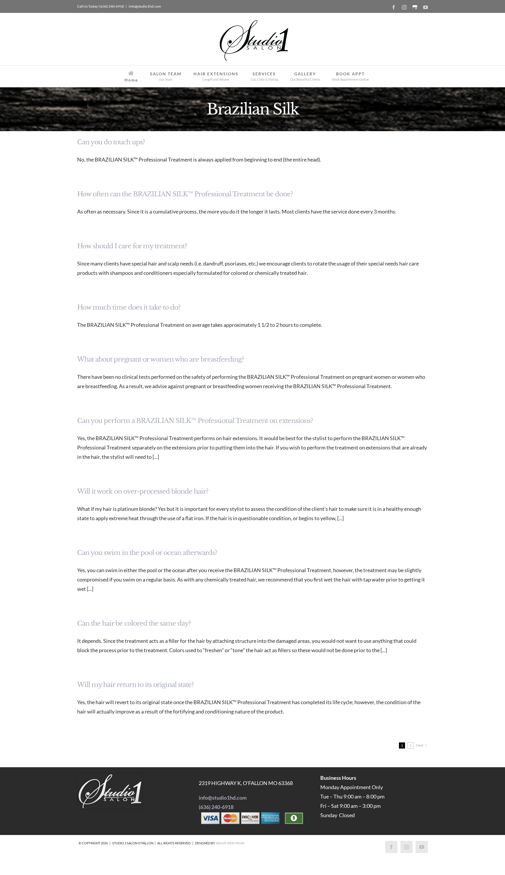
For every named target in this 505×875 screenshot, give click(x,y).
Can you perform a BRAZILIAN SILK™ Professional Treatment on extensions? (195, 421)
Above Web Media (230, 843)
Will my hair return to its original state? (135, 685)
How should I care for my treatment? (132, 246)
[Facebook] (391, 847)
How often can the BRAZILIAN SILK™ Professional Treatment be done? (185, 194)
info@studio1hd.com (145, 6)
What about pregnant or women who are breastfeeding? (160, 359)
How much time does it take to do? (128, 307)
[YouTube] (422, 847)
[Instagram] (406, 847)
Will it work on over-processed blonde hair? (142, 491)
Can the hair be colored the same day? (134, 623)
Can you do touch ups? (111, 142)
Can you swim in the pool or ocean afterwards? (147, 553)
